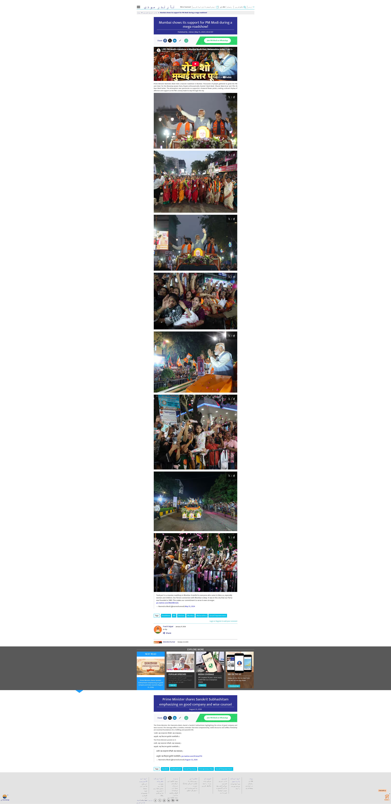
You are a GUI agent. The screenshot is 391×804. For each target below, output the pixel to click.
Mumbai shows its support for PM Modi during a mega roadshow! (195, 24)
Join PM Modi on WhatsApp (217, 40)
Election (181, 615)
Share (168, 633)
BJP (174, 615)
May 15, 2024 (190, 606)
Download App (234, 686)
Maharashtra (202, 615)
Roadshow (166, 615)
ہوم (139, 12)
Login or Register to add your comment (223, 621)
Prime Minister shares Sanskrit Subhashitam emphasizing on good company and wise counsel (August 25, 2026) (150, 684)
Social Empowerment (217, 615)
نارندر (159, 6)
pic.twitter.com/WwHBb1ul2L (167, 602)
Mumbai (190, 615)
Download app (6, 800)
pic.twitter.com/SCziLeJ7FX (192, 756)
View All (173, 685)
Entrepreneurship (206, 768)
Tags (156, 615)
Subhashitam (176, 768)
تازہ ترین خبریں (150, 12)
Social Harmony (190, 768)
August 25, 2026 (191, 759)
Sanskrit (165, 768)
